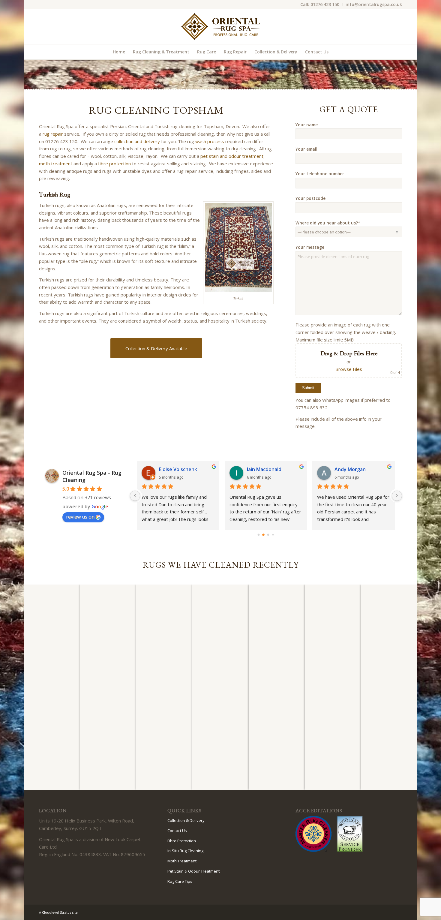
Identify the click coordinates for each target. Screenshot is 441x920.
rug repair (53, 134)
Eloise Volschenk (178, 469)
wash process (209, 141)
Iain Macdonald (264, 469)
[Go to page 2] (268, 535)
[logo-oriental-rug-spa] (220, 26)
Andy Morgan (350, 469)
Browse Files (348, 369)
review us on (80, 516)
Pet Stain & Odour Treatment (193, 871)
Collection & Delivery (186, 820)
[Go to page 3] (273, 534)
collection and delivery (137, 141)
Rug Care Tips (179, 881)
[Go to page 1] (263, 535)
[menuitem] (320, 4)
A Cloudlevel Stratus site (58, 912)
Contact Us (177, 830)
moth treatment (55, 164)
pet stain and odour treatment (231, 156)
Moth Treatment (181, 861)
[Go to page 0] (259, 535)
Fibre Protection (181, 840)
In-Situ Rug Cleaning (185, 850)
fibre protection (114, 164)
